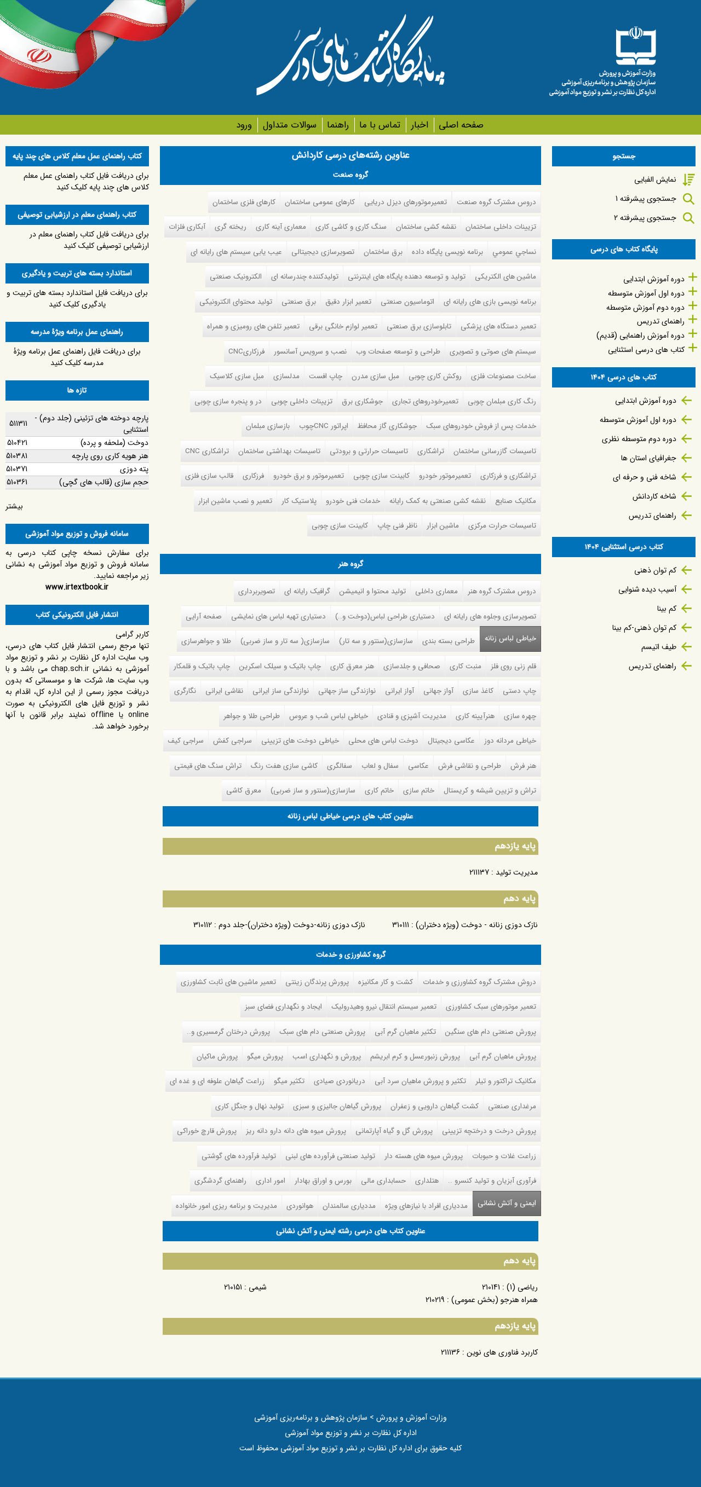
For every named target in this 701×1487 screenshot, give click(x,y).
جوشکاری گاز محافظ (387, 426)
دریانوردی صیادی (339, 1081)
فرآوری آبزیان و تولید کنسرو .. (492, 1181)
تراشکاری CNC (207, 451)
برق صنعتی (298, 302)
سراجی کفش (232, 741)
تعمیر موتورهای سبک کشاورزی (491, 1006)
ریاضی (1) (522, 1287)
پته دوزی (134, 469)
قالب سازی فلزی (209, 476)
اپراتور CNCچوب (323, 426)
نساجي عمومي (514, 252)
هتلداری (427, 1181)
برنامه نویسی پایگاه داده (447, 252)
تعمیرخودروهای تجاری (425, 401)
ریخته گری (230, 227)
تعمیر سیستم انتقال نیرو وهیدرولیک (383, 1006)
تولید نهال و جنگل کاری (249, 1106)
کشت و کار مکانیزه (385, 982)
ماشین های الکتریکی (505, 276)
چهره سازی (520, 716)
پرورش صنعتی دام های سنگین (490, 1032)
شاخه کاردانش (654, 496)
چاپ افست (325, 376)
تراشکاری (430, 451)
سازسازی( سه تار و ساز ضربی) (285, 641)
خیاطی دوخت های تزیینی (300, 741)
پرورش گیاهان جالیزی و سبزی (337, 1106)
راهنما (338, 125)
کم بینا (666, 609)
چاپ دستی (519, 691)
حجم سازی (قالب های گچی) (103, 482)
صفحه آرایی (204, 616)
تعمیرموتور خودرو (445, 476)
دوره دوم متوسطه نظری (639, 439)
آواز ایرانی (399, 691)
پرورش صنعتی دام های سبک (322, 1032)
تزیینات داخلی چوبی (301, 401)
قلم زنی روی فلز (513, 666)
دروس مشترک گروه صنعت (496, 202)
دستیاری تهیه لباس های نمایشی (278, 616)
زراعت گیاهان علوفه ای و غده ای (217, 1081)
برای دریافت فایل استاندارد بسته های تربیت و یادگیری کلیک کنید (77, 298)
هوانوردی (299, 1206)
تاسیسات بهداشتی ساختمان (279, 451)
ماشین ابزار (443, 525)
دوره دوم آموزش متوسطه (645, 308)
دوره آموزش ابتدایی (654, 279)
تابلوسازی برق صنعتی (419, 326)
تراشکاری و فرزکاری (508, 476)
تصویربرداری (256, 591)
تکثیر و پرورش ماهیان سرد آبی (420, 1081)
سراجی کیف (186, 741)
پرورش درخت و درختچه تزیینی (489, 1131)
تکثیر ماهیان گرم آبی (405, 1032)
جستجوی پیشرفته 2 (645, 218)
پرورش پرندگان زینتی (317, 982)
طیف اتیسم (658, 647)
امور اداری (270, 1181)
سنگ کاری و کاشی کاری (351, 227)
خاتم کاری (379, 790)
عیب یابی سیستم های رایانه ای (236, 252)
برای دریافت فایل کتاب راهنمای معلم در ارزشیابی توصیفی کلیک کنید (89, 240)
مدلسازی (286, 376)
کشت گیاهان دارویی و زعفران (434, 1106)
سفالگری (339, 766)
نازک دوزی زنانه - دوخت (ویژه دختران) (477, 925)
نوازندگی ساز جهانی (347, 691)
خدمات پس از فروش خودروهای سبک (481, 426)
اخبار (419, 125)
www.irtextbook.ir (76, 587)
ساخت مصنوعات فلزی (503, 376)
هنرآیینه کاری (475, 716)
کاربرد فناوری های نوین (502, 1352)
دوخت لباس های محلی (383, 741)
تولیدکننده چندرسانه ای (304, 276)
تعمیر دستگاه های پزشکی (498, 326)
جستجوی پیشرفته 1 (646, 199)
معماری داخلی (436, 591)
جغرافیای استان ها (648, 458)
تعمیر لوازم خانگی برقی (343, 326)
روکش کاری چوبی (435, 376)
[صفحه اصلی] (602, 57)
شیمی (258, 1287)
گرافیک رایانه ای (307, 591)
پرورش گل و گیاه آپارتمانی (394, 1131)
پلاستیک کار (299, 501)
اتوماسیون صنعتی (407, 302)
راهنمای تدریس (661, 321)
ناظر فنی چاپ (397, 525)
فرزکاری (253, 476)
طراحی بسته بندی (448, 641)
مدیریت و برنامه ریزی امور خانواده (226, 1206)
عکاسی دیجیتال (451, 741)
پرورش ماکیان (217, 1056)
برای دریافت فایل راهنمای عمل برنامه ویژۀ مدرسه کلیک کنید (77, 357)
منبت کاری (465, 666)
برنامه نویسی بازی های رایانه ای (490, 302)
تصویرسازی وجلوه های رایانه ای (490, 616)
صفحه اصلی (461, 125)
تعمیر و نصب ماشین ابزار (235, 501)
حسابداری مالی (383, 1181)
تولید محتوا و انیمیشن (373, 591)
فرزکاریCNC (246, 351)
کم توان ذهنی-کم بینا (644, 628)
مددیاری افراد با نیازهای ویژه (426, 1206)
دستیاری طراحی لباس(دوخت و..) (385, 616)
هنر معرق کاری (352, 666)
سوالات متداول (289, 125)
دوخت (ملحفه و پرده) (114, 443)
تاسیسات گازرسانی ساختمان (494, 451)
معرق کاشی (243, 790)
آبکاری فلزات (187, 227)
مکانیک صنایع (515, 501)
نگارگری (185, 691)
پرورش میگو (265, 1056)
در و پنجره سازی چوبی (228, 401)
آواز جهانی (438, 691)
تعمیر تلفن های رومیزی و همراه (253, 326)
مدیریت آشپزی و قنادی (411, 716)
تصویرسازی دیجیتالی (322, 252)
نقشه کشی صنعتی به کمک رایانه (437, 501)
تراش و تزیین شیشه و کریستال (490, 790)
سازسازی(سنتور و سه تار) (376, 641)
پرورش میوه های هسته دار (423, 1156)
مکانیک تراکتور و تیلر (505, 1081)
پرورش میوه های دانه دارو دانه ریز (296, 1131)
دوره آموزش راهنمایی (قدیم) (640, 335)
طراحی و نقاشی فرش (469, 766)
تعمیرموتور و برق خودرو (308, 476)
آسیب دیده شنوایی (647, 589)
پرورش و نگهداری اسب (326, 1056)
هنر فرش (523, 766)
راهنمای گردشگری (220, 1181)
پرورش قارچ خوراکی (207, 1131)
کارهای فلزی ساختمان (243, 202)
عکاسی (418, 766)
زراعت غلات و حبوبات (504, 1156)
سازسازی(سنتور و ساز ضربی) (313, 790)
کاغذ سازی (478, 691)
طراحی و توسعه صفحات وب (398, 351)
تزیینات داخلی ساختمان (501, 227)
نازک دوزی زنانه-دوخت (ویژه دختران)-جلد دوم (292, 925)
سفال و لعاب (380, 766)
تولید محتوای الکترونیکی (235, 302)
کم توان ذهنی (655, 570)
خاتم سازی (418, 790)
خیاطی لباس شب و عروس (328, 716)
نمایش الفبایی (655, 179)
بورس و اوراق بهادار (323, 1181)
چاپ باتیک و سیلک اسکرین (280, 666)
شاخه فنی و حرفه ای (644, 477)
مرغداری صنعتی (512, 1106)
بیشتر (14, 506)
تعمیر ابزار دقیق (348, 302)
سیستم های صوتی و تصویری (493, 351)
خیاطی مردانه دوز (510, 741)
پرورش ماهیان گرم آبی (502, 1056)
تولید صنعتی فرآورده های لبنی (330, 1156)
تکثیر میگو (289, 1081)
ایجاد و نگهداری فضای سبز (283, 1006)
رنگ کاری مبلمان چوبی (502, 401)
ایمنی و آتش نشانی (504, 1203)
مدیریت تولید (517, 872)
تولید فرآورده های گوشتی (239, 1156)
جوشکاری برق (362, 401)
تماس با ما (379, 125)
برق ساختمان (383, 252)
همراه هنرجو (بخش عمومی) (494, 1300)
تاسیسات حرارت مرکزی (502, 525)
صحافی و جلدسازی (411, 666)
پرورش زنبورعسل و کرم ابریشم (415, 1056)
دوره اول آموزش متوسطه (646, 293)
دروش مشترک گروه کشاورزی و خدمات (479, 982)
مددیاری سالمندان (349, 1206)
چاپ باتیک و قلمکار (202, 666)
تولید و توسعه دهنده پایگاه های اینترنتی (407, 276)
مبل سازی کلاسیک (237, 376)
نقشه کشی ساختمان (426, 227)
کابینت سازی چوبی (381, 476)
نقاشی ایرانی (224, 691)
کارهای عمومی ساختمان (320, 202)
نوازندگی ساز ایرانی (280, 691)
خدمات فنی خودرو (353, 501)
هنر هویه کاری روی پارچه (110, 456)
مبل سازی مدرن (375, 376)
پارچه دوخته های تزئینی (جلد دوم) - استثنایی (91, 424)
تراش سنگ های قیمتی (208, 766)
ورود (244, 125)
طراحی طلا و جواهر (251, 716)
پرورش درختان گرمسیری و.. (228, 1032)
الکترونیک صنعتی (236, 276)
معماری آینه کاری (281, 227)
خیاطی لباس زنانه (510, 638)
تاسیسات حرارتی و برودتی (369, 451)
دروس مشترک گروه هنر (502, 591)
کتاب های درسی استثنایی (646, 350)
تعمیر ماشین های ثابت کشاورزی (228, 982)
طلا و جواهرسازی (206, 641)
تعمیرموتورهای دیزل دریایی (405, 202)
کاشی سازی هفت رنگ (284, 766)
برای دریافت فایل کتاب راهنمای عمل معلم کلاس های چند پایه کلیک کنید (86, 181)
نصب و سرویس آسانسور (310, 351)
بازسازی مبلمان (268, 426)
